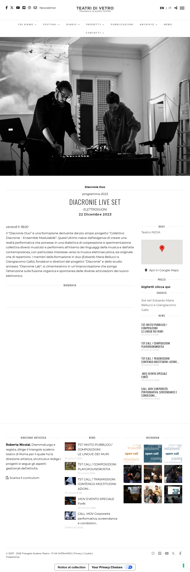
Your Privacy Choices (107, 567)
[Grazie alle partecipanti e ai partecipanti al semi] (153, 494)
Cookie (88, 553)
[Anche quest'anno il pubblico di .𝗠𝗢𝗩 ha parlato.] (133, 474)
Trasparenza (12, 557)
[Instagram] (29, 7)
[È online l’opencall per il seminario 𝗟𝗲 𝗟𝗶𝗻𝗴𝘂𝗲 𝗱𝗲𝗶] (173, 454)
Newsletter (47, 7)
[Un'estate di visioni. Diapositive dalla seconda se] (133, 494)
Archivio (147, 24)
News (168, 24)
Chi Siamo (25, 24)
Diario (71, 24)
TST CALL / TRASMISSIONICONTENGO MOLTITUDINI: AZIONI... (160, 360)
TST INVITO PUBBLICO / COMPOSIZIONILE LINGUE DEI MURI (154, 328)
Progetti (93, 24)
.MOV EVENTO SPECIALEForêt (154, 375)
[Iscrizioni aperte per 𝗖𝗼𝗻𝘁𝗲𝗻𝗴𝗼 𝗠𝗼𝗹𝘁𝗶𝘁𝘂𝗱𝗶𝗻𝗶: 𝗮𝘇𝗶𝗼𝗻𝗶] (133, 454)
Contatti (93, 32)
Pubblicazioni (122, 24)
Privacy (78, 553)
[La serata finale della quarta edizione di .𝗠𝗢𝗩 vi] (173, 474)
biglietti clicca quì (155, 287)
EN (162, 8)
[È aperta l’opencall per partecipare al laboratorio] (153, 454)
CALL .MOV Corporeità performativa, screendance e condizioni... (159, 392)
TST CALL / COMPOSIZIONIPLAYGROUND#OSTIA (155, 344)
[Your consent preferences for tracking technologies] (183, 565)
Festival (50, 24)
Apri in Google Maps (163, 270)
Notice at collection (72, 567)
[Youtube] (18, 7)
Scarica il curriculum (24, 478)
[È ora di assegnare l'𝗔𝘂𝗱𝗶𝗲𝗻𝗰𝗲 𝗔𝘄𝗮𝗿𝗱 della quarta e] (153, 474)
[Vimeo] (23, 7)
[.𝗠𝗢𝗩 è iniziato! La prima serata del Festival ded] (173, 494)
